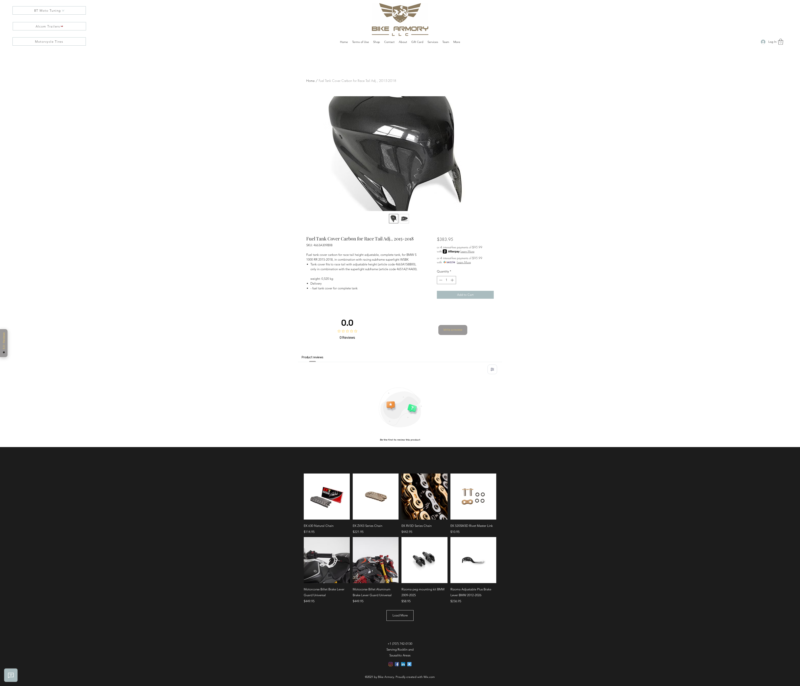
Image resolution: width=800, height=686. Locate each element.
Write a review (452, 330)
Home (310, 80)
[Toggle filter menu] (492, 369)
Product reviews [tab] (312, 357)
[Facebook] (397, 664)
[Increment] (452, 280)
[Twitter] (409, 664)
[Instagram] (391, 664)
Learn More (467, 251)
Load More (400, 615)
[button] (780, 42)
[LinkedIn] (403, 664)
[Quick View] (327, 497)
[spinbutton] (446, 280)
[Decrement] (440, 280)
